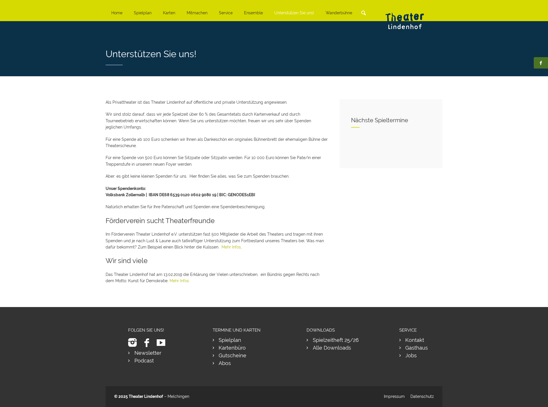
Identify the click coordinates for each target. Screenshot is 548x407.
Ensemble (253, 13)
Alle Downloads (332, 348)
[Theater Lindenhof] (409, 16)
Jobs (411, 355)
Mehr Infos (231, 247)
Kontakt (414, 340)
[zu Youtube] (163, 342)
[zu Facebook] (148, 342)
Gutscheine (232, 355)
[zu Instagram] (134, 342)
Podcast (144, 361)
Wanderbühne (339, 13)
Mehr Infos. (180, 280)
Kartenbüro (232, 348)
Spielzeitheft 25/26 (336, 340)
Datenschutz (422, 396)
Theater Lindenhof (146, 396)
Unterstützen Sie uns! (294, 13)
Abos (225, 363)
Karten (169, 13)
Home (116, 13)
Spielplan (143, 13)
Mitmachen (197, 13)
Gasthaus (416, 348)
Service (226, 13)
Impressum (394, 396)
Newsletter (147, 353)
